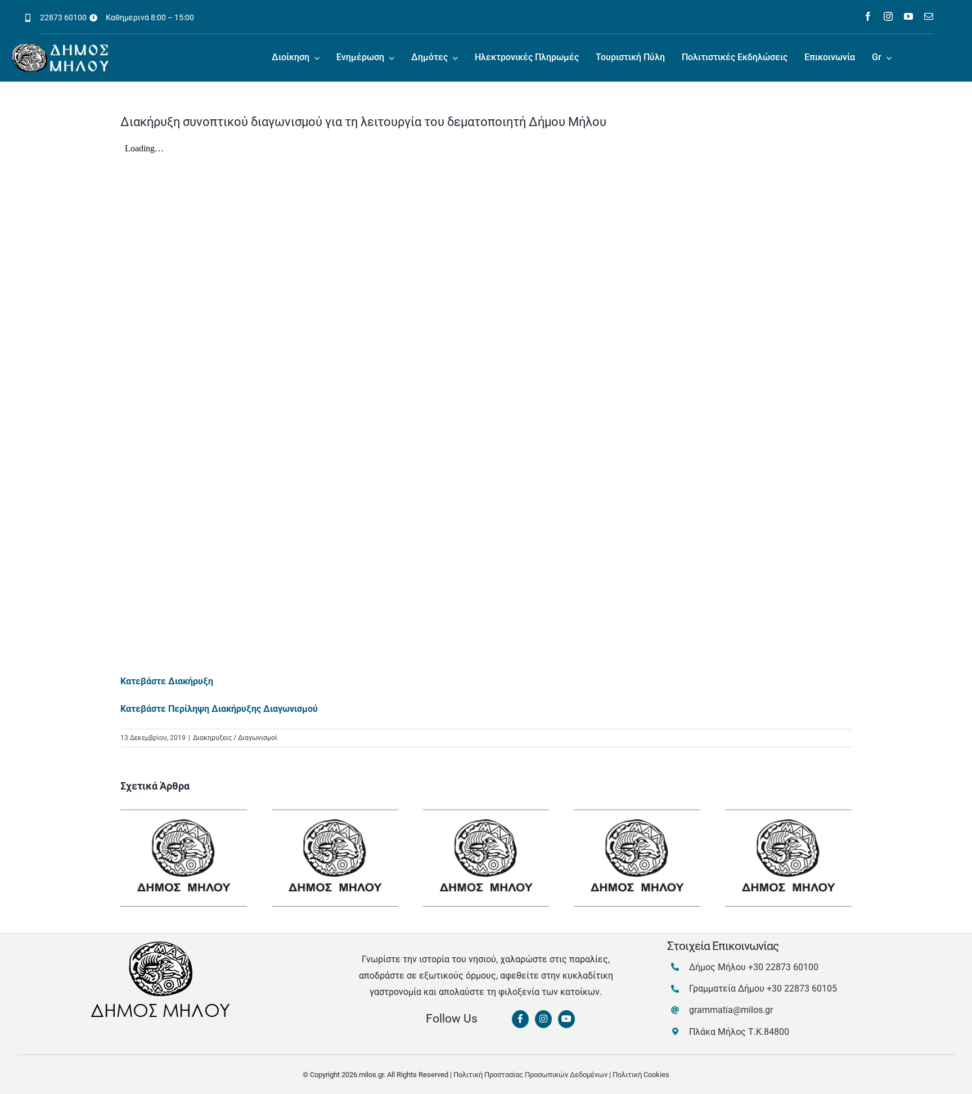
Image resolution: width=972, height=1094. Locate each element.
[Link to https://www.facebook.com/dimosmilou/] (520, 1019)
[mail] (928, 16)
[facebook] (867, 16)
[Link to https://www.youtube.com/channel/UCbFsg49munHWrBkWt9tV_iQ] (566, 1019)
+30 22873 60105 (802, 988)
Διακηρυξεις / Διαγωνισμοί (235, 738)
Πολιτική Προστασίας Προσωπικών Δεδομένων (530, 1074)
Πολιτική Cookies (641, 1074)
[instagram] (888, 16)
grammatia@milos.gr (731, 1010)
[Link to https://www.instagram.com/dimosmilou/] (543, 1019)
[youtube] (908, 16)
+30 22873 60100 (783, 967)
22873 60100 (63, 17)
